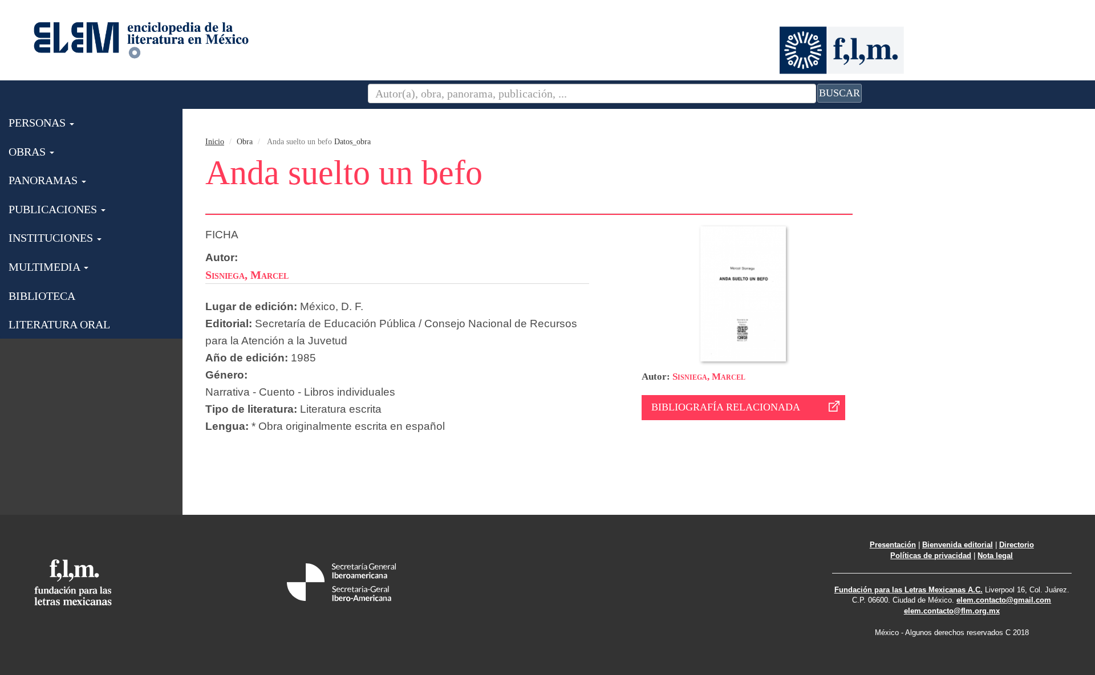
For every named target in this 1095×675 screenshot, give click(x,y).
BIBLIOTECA (42, 296)
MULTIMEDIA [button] (46, 267)
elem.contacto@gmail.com (1003, 600)
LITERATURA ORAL (59, 324)
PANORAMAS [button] (44, 180)
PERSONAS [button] (38, 122)
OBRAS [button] (28, 151)
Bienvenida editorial (957, 544)
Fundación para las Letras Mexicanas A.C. (908, 589)
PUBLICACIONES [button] (54, 209)
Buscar (839, 93)
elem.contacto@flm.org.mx (952, 611)
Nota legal (995, 555)
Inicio (214, 141)
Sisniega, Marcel (708, 376)
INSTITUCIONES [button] (52, 237)
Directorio (1016, 544)
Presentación (893, 544)
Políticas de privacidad (930, 555)
